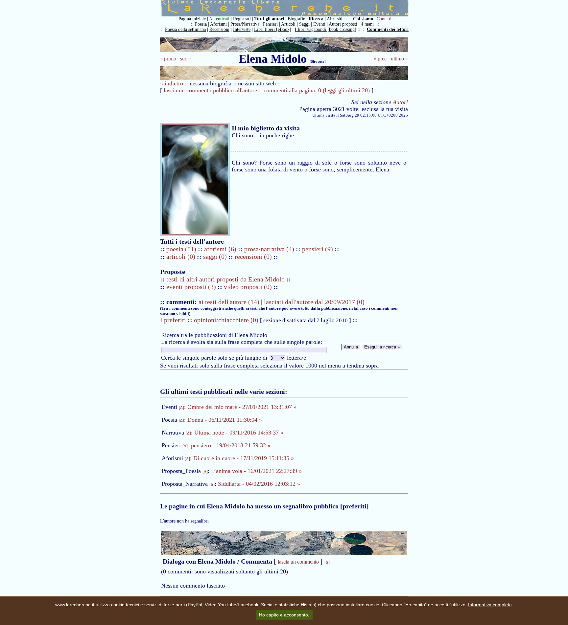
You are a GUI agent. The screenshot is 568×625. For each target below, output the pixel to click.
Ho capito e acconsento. (284, 614)
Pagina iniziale (192, 18)
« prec (380, 58)
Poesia (201, 24)
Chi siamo (363, 18)
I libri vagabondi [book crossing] (325, 29)
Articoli (288, 24)
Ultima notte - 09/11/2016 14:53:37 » (238, 432)
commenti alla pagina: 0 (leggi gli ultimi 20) (317, 90)
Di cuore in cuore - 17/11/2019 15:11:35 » (243, 458)
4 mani (367, 24)
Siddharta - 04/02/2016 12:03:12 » (259, 483)
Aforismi (218, 24)
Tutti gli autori (269, 18)
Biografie (296, 18)
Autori (400, 102)
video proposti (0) (248, 286)
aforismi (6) (221, 249)
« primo (168, 58)
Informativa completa (490, 604)
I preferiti (173, 320)
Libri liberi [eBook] (272, 29)
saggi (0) (215, 256)
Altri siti (335, 18)
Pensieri (270, 24)
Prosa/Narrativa (244, 24)
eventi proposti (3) (191, 286)
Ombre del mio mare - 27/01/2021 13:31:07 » (241, 407)
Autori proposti (343, 24)
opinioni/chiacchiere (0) (226, 320)
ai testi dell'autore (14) (229, 301)
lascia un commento (298, 562)
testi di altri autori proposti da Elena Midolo (225, 279)
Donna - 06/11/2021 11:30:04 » (224, 419)
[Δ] (181, 407)
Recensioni (219, 29)
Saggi (304, 24)
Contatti (384, 18)
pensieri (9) (318, 249)
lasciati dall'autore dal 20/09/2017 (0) (314, 301)
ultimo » (399, 58)
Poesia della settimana (185, 29)
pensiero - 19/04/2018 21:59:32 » (231, 445)
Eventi (319, 24)
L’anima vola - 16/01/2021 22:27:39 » (256, 471)
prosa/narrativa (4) (270, 249)
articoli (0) (181, 256)
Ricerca (316, 18)
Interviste (241, 29)
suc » (185, 58)
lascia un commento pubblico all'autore (210, 90)
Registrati (242, 18)
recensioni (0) (253, 256)
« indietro (171, 83)
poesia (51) (182, 249)
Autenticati (219, 18)
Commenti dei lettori (388, 29)
